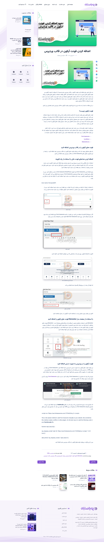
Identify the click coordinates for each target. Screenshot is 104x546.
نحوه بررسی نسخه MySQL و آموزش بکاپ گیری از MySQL (15, 40)
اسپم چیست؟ (28, 29)
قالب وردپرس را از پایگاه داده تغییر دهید (49, 485)
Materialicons (85, 142)
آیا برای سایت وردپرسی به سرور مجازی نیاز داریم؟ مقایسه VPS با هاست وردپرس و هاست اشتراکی (78, 476)
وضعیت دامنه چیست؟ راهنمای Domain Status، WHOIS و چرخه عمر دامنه (21, 525)
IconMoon (86, 139)
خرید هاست (62, 4)
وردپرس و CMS (50, 453)
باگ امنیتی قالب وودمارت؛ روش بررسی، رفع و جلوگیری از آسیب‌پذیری (78, 485)
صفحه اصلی (70, 4)
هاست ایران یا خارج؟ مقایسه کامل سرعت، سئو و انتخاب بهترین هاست (20, 515)
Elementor (80, 456)
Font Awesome (85, 136)
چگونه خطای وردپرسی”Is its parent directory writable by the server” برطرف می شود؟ (50, 476)
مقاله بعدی (41, 462)
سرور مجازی (47, 4)
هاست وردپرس (47, 456)
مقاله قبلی (93, 462)
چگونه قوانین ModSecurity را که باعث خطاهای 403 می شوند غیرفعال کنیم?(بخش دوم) (15, 51)
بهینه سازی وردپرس (61, 456)
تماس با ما (31, 4)
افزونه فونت (74, 456)
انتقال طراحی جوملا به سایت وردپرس (16, 19)
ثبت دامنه (54, 4)
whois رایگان (39, 4)
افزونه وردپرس (68, 456)
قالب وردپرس (53, 456)
